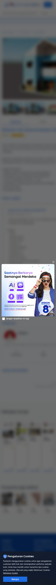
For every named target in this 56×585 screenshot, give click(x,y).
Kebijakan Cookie (10, 573)
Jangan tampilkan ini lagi (17, 318)
